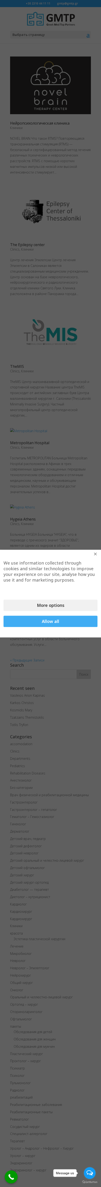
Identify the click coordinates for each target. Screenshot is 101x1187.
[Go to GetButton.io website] (89, 1182)
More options (50, 605)
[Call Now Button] (11, 1176)
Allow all (50, 621)
